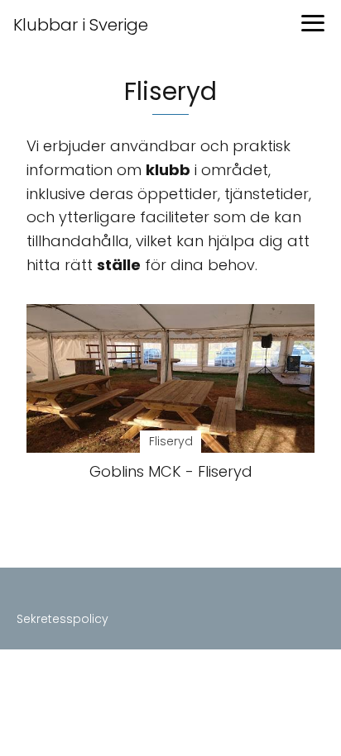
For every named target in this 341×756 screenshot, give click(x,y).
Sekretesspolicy (62, 619)
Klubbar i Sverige (80, 24)
